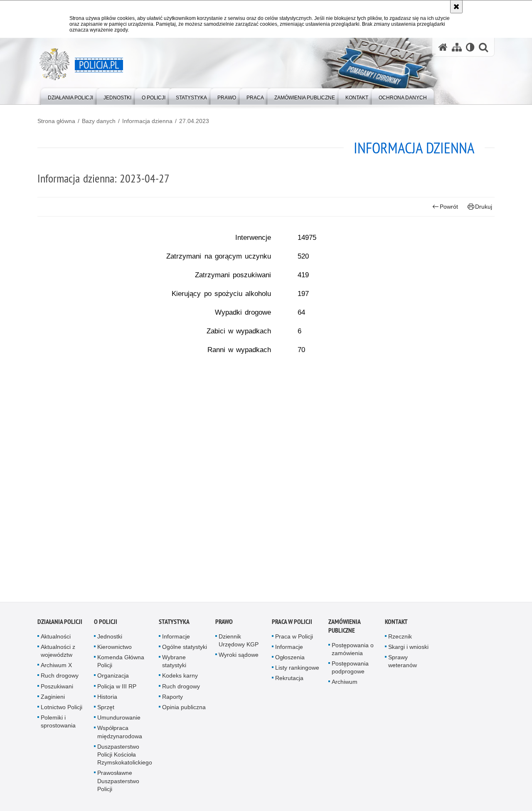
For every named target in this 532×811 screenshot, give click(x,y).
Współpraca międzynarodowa (119, 734)
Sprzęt (105, 709)
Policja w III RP (116, 688)
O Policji (105, 624)
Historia (107, 699)
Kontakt (396, 624)
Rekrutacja (289, 680)
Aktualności (56, 639)
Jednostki (109, 639)
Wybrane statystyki (174, 663)
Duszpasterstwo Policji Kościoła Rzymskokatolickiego (124, 757)
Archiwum (344, 684)
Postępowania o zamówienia (353, 651)
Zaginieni (53, 699)
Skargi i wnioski (408, 649)
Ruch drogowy (60, 678)
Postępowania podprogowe (350, 670)
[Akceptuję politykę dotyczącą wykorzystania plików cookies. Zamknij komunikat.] (456, 6)
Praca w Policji (292, 624)
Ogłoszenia (290, 659)
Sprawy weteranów (402, 663)
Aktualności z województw (58, 653)
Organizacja (113, 678)
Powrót (449, 206)
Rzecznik (400, 639)
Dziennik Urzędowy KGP (239, 643)
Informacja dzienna (147, 121)
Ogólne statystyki (184, 649)
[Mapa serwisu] (457, 47)
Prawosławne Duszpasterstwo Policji (118, 783)
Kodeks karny (180, 678)
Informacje (176, 639)
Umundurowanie (118, 720)
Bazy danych (99, 121)
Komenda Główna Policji (120, 663)
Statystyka (174, 624)
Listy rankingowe (297, 670)
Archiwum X (56, 667)
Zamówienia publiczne (344, 628)
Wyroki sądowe (239, 657)
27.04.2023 (194, 121)
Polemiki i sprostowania (58, 724)
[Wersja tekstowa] (470, 47)
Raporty (172, 699)
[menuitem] (70, 96)
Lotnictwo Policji (61, 709)
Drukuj (483, 206)
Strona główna (56, 121)
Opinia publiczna (184, 709)
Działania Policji (59, 624)
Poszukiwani (57, 688)
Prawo (224, 624)
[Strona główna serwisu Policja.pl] (443, 47)
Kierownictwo (114, 649)
